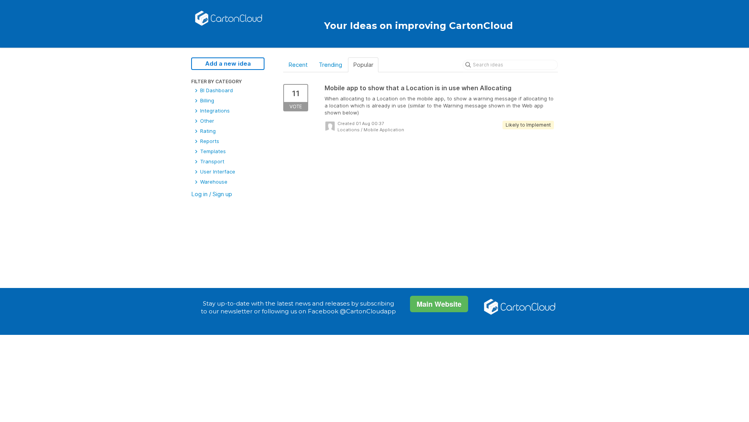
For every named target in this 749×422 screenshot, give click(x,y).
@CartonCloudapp (368, 311)
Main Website (439, 304)
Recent (298, 64)
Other (206, 121)
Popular (363, 64)
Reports (209, 141)
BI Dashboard (216, 90)
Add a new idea (228, 63)
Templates (212, 151)
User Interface (217, 171)
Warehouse (213, 182)
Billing (206, 100)
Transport (211, 161)
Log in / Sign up (211, 194)
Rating (207, 131)
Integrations (214, 110)
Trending (330, 64)
